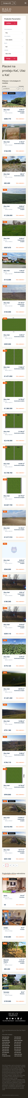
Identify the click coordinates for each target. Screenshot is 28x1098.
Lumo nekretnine (18, 1055)
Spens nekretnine (6, 1045)
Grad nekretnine (5, 1037)
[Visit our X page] (15, 1018)
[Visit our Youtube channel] (12, 1018)
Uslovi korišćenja (20, 1020)
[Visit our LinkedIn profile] (18, 1018)
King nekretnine (5, 1050)
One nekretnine (17, 1052)
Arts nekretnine (5, 1052)
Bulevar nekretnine (18, 1040)
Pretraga (8, 58)
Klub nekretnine (5, 1043)
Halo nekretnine (17, 1042)
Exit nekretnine (17, 1047)
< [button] (3, 865)
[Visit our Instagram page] (10, 1018)
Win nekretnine (17, 1045)
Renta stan (4, 1054)
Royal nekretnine (5, 1040)
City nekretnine (17, 1037)
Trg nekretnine (17, 1050)
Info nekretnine (17, 1038)
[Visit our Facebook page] (7, 1018)
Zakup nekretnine (18, 1054)
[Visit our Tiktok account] (21, 1018)
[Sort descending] (22, 88)
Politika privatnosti (8, 1020)
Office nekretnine (6, 1042)
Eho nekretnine (17, 1043)
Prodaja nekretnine (6, 1055)
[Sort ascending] (20, 88)
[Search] (14, 3)
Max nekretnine (17, 1049)
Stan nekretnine (5, 1047)
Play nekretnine (5, 1049)
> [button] (16, 865)
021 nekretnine (5, 1038)
